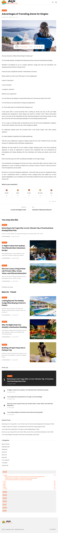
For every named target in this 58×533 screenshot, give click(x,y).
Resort (3, 457)
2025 (5, 492)
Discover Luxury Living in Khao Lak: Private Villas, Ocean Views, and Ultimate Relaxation (14, 271)
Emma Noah (24, 47)
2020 (5, 507)
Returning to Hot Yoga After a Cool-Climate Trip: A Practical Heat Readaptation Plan (27, 229)
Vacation (4, 465)
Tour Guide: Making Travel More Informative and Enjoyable (25, 412)
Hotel (3, 452)
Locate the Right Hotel (18, 210)
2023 (5, 498)
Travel (4, 10)
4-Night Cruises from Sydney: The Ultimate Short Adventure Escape (13, 248)
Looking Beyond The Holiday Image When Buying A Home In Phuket (14, 303)
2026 (5, 472)
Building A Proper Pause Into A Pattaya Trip (13, 349)
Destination (5, 447)
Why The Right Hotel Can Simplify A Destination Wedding (14, 326)
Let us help (53, 529)
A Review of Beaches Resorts (42, 210)
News (3, 455)
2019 (5, 511)
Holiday (4, 449)
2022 (5, 501)
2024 (5, 495)
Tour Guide (5, 460)
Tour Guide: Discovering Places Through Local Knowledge (24, 397)
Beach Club (5, 444)
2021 (4, 504)
